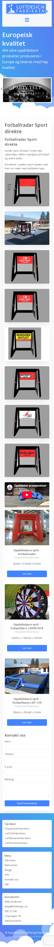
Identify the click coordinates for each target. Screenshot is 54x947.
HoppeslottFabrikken (17, 828)
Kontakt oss (12, 879)
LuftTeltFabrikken (15, 833)
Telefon (9, 754)
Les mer (27, 573)
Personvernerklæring (33, 936)
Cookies (14, 936)
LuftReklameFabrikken (18, 838)
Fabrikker (10, 860)
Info (7, 874)
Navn (8, 741)
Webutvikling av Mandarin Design (27, 940)
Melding (9, 779)
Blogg (8, 870)
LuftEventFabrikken (16, 843)
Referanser (11, 865)
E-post (8, 766)
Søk (7, 884)
